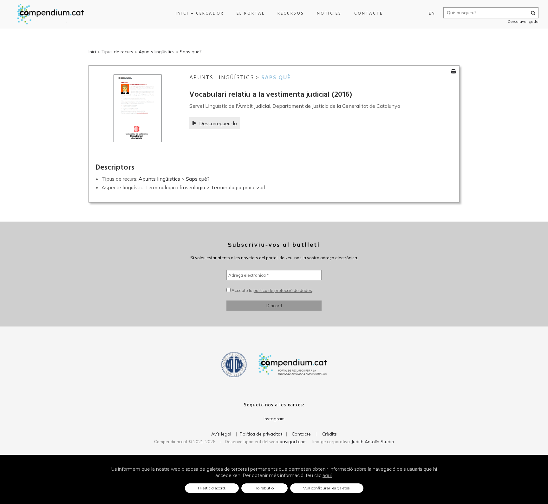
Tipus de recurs (117, 52)
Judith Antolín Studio (373, 441)
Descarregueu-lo (218, 123)
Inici (92, 52)
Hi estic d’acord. (212, 488)
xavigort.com (293, 441)
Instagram (274, 419)
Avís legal (221, 434)
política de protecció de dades (282, 290)
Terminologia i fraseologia (175, 187)
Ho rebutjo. (264, 488)
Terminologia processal (238, 187)
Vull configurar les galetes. (326, 488)
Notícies (329, 13)
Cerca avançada (523, 21)
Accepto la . (272, 290)
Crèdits (329, 434)
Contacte (368, 13)
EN (432, 13)
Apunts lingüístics (156, 52)
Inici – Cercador (200, 13)
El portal (251, 13)
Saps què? (190, 52)
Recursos (290, 13)
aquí (327, 475)
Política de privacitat (261, 434)
